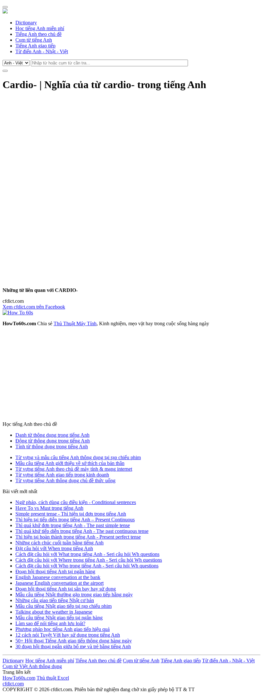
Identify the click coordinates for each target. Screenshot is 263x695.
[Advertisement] (131, 142)
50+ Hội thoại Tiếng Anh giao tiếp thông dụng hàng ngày (73, 640)
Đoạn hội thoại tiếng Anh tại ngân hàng (55, 571)
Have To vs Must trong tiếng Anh (49, 508)
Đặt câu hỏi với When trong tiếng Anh (54, 548)
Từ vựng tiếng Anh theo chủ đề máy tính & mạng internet (73, 469)
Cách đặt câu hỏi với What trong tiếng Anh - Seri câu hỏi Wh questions (87, 554)
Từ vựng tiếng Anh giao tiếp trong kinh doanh (62, 474)
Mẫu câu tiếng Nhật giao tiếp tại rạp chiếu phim (63, 606)
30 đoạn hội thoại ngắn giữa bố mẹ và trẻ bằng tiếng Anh (73, 646)
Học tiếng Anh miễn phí (39, 28)
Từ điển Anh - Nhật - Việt (41, 51)
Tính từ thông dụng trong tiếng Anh (51, 446)
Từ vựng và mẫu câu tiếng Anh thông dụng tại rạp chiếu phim (78, 457)
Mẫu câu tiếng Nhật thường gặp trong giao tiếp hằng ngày (74, 594)
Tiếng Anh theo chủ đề (38, 34)
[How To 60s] (18, 312)
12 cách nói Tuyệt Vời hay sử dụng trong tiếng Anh (67, 635)
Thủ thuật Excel (53, 678)
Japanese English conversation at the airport (59, 583)
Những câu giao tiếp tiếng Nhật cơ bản (54, 600)
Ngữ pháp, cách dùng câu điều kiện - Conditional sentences (75, 502)
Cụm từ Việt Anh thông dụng (32, 666)
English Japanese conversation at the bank (57, 577)
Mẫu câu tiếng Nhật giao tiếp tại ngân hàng (59, 617)
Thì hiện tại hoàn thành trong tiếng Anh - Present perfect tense (78, 537)
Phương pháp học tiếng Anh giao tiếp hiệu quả (62, 629)
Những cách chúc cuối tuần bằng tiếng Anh (59, 542)
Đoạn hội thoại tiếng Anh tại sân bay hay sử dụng (65, 589)
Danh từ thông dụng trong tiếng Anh (52, 435)
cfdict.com (13, 683)
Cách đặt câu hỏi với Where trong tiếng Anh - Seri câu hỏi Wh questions (88, 560)
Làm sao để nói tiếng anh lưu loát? (50, 623)
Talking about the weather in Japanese (53, 612)
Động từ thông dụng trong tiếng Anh (52, 440)
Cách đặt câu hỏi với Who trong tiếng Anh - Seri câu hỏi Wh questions (86, 565)
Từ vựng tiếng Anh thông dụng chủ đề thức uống (65, 480)
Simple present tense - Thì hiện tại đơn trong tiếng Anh (70, 514)
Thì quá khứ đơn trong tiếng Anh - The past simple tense (72, 525)
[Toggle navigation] (5, 7)
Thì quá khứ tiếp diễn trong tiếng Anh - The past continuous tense (81, 531)
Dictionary (26, 22)
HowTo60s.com (19, 678)
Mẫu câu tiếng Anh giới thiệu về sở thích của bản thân (69, 463)
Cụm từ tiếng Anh (33, 40)
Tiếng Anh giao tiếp (35, 45)
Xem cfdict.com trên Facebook (34, 307)
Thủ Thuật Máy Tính (75, 323)
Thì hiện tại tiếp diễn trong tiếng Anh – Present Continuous (75, 519)
